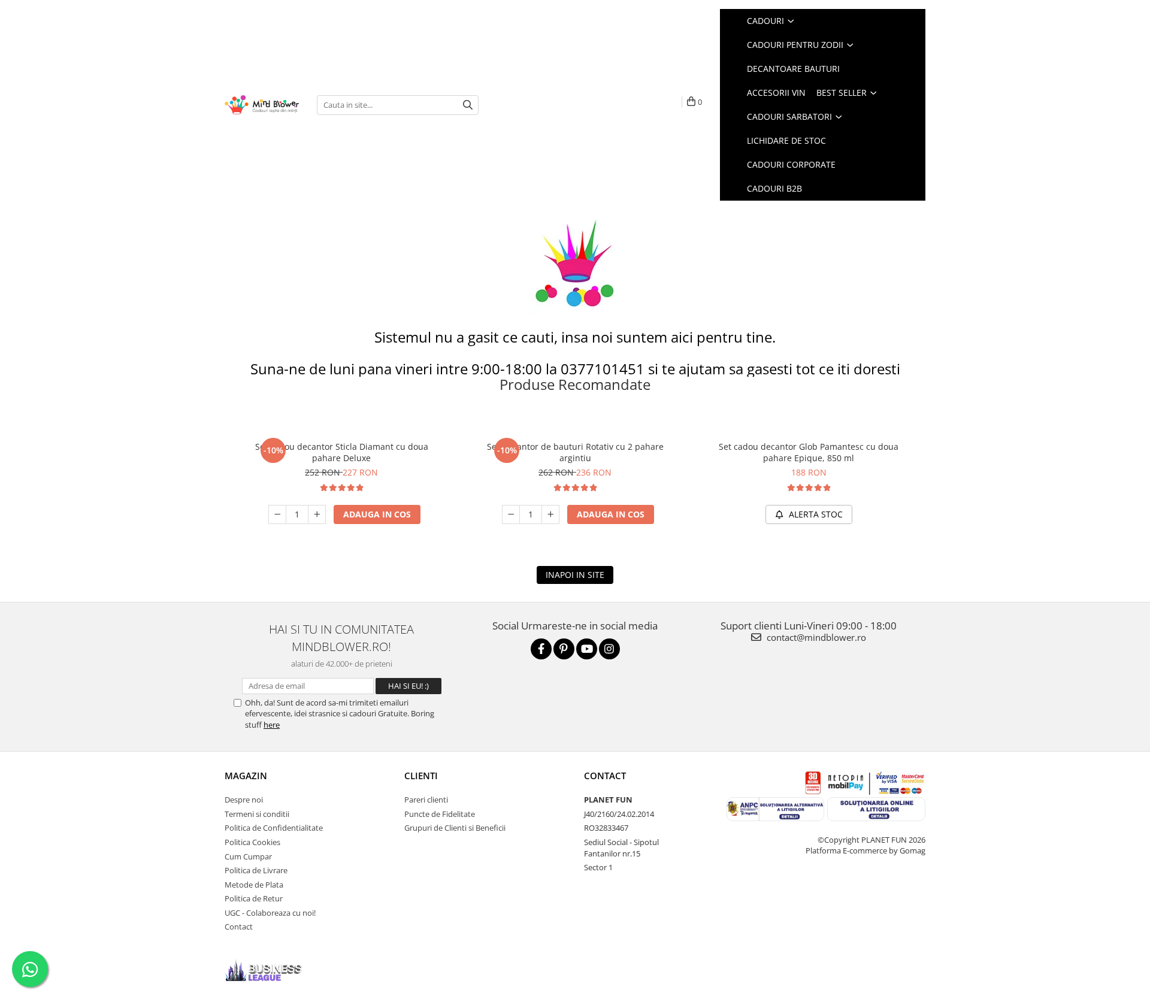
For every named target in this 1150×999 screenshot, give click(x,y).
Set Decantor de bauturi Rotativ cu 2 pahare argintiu (575, 452)
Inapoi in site (575, 574)
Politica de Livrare (256, 870)
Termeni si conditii (257, 814)
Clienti (421, 776)
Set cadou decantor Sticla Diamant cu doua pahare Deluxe (341, 452)
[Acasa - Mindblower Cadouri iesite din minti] (262, 105)
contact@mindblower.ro (815, 637)
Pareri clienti (426, 799)
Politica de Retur (254, 898)
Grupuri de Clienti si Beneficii (455, 827)
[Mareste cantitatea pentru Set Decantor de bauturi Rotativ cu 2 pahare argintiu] (550, 514)
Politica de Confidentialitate (274, 827)
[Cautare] (468, 105)
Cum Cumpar (248, 856)
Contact (239, 926)
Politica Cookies (252, 842)
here (272, 724)
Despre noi (244, 799)
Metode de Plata (254, 884)
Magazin (246, 776)
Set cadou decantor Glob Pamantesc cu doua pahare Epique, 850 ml (808, 452)
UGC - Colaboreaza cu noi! (270, 912)
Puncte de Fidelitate (439, 814)
